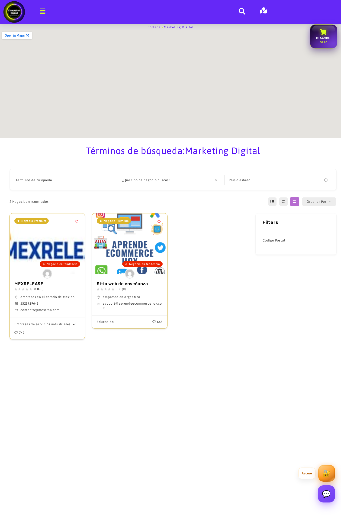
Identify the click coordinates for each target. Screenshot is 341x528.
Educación (105, 322)
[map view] (283, 201)
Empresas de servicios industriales (42, 324)
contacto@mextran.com (40, 310)
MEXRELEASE (28, 283)
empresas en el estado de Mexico (47, 297)
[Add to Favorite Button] (76, 221)
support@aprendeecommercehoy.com (132, 305)
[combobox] (170, 180)
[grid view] (294, 201)
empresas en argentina (121, 297)
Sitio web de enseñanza (122, 283)
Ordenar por (316, 201)
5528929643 (29, 303)
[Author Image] (47, 274)
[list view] (272, 201)
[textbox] (146, 180)
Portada (154, 27)
